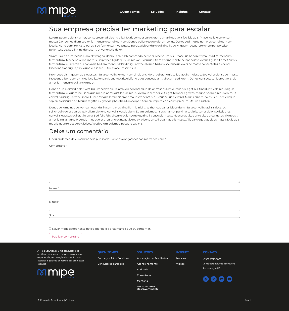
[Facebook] (206, 279)
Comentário (58, 145)
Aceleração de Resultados (152, 258)
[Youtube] (229, 279)
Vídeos (180, 263)
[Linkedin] (221, 279)
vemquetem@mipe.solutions (219, 263)
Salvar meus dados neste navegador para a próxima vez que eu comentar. (101, 228)
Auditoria (142, 269)
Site (51, 215)
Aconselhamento (147, 263)
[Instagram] (214, 279)
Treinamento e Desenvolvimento (148, 287)
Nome (54, 188)
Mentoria (142, 280)
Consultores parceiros (111, 263)
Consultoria (144, 275)
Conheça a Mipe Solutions (113, 258)
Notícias (181, 258)
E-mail (54, 202)
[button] (130, 11)
